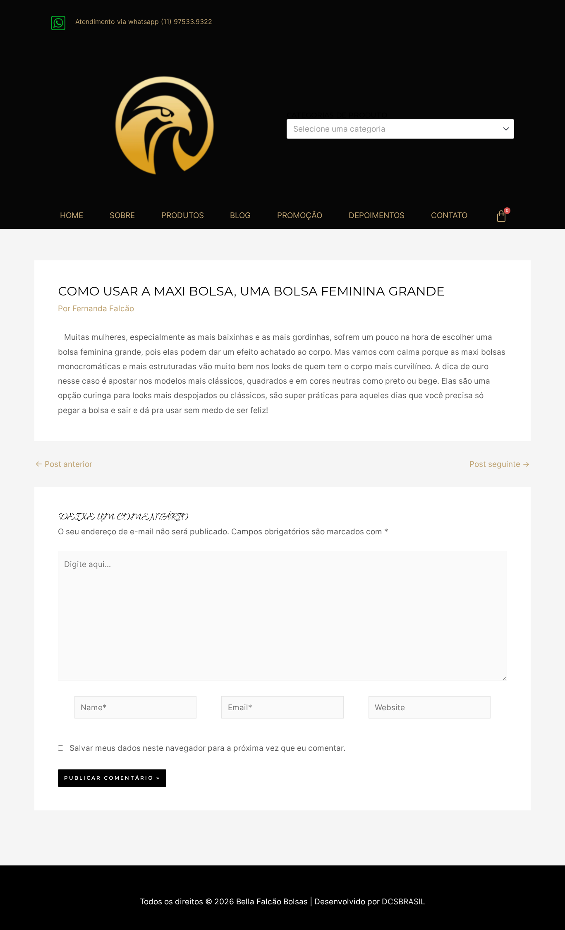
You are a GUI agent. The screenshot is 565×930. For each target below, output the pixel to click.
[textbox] (395, 129)
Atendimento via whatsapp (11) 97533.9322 (143, 21)
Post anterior (63, 464)
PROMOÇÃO (299, 215)
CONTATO (449, 215)
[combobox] (400, 129)
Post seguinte (499, 464)
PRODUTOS (182, 215)
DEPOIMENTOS (377, 215)
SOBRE (122, 215)
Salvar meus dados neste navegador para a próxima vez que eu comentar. (207, 748)
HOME (71, 215)
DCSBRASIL (403, 901)
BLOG (240, 215)
